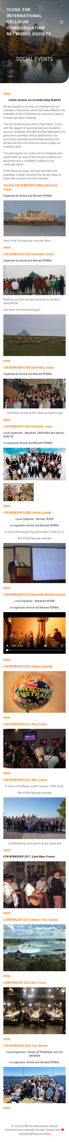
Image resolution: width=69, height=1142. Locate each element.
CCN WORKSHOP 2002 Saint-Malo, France (28, 254)
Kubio (47, 1133)
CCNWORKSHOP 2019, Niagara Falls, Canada (30, 919)
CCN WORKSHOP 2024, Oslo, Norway (25, 1045)
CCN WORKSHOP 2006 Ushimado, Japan (27, 426)
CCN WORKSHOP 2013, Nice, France (25, 724)
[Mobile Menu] (61, 21)
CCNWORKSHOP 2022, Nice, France (24, 982)
